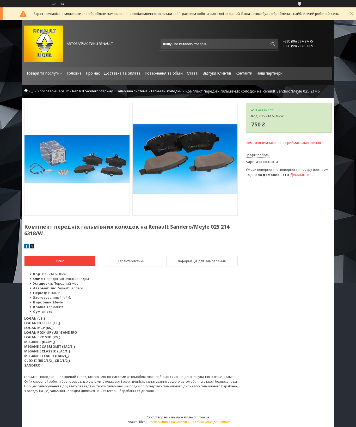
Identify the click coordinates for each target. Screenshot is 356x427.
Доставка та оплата (122, 73)
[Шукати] (272, 44)
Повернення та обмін (164, 73)
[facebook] (26, 247)
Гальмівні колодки (166, 91)
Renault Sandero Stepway (92, 91)
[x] (32, 247)
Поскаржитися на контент (168, 422)
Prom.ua (203, 417)
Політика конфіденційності (211, 422)
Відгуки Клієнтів (216, 73)
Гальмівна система (132, 91)
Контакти (243, 73)
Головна (74, 73)
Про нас (93, 73)
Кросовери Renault (53, 91)
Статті (192, 73)
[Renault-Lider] (43, 44)
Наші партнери (269, 73)
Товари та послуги (42, 73)
